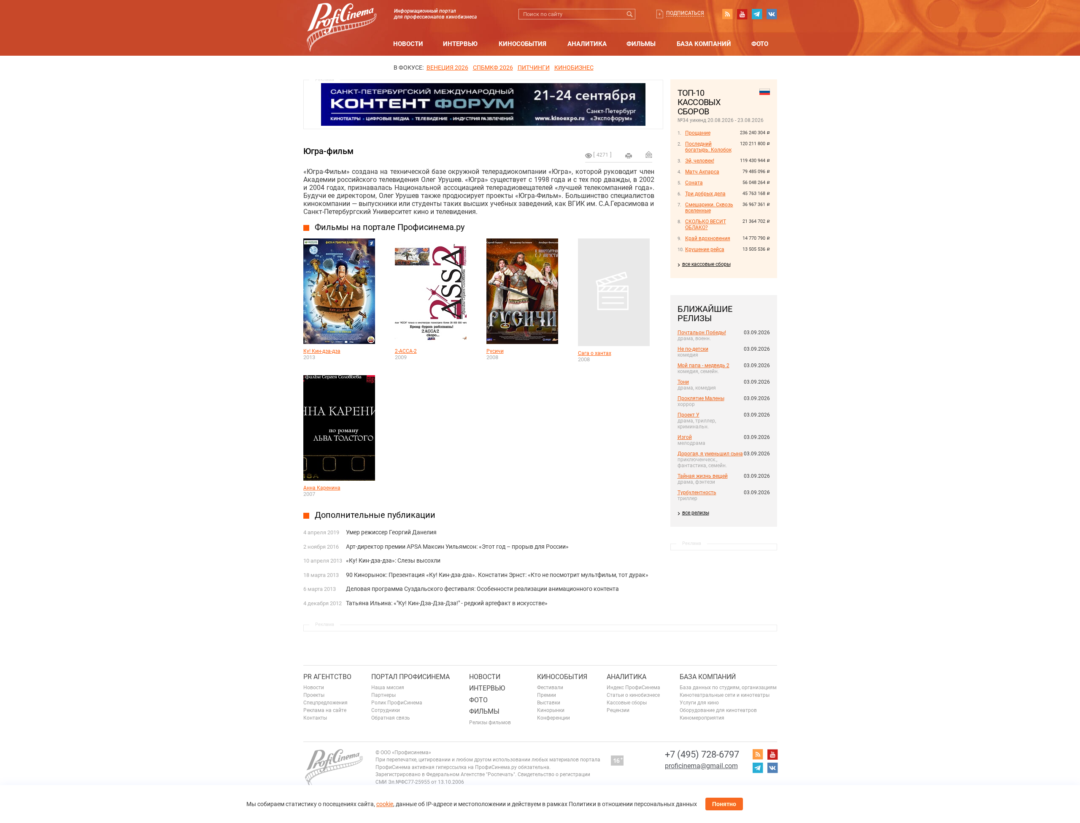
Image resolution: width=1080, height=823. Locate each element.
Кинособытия (522, 44)
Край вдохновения (707, 238)
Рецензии (618, 710)
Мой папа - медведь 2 (703, 365)
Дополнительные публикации (375, 515)
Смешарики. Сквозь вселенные (709, 208)
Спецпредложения (325, 703)
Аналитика (587, 44)
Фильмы (641, 44)
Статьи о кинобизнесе (633, 695)
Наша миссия (387, 687)
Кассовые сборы (627, 703)
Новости (408, 44)
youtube (742, 14)
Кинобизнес (574, 67)
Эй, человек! (699, 161)
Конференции (553, 718)
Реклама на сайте (324, 710)
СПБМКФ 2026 (493, 67)
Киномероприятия (702, 718)
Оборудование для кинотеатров (718, 710)
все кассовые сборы (706, 264)
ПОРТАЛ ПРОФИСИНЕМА (410, 677)
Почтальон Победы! (702, 333)
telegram (757, 14)
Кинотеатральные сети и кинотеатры (725, 695)
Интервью (460, 44)
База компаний (704, 44)
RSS (727, 14)
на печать (628, 155)
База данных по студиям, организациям (728, 687)
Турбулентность (697, 492)
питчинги (534, 67)
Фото (759, 44)
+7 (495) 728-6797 (702, 754)
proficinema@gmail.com (701, 766)
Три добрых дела (705, 194)
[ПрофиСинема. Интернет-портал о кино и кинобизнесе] (342, 17)
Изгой (685, 437)
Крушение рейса (704, 249)
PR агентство (327, 677)
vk (771, 14)
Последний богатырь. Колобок (708, 147)
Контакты (315, 718)
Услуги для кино (699, 703)
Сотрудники (385, 710)
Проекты (313, 695)
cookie (384, 804)
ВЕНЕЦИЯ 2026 (447, 67)
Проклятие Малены (701, 398)
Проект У (688, 415)
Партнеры (383, 695)
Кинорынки (550, 710)
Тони (683, 382)
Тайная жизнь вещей (703, 476)
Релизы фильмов (490, 723)
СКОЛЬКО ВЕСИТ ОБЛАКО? (705, 224)
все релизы (695, 513)
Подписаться (685, 13)
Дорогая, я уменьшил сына (710, 454)
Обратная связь (390, 718)
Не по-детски (693, 349)
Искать (630, 14)
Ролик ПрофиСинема (396, 703)
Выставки (548, 703)
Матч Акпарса (702, 172)
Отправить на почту (648, 154)
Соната (694, 183)
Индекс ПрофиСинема (633, 687)
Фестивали (550, 687)
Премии (546, 695)
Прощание (697, 133)
